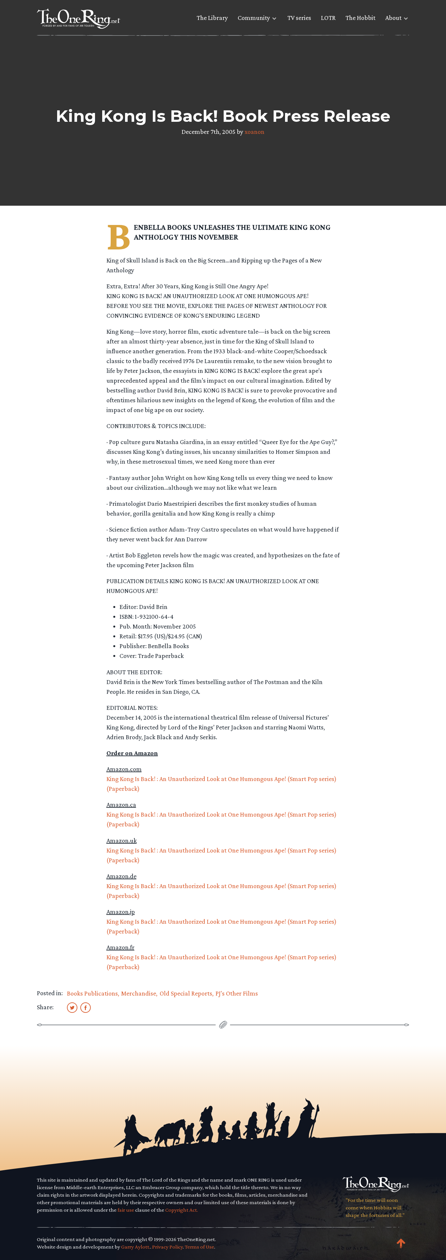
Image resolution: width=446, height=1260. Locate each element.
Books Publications (92, 993)
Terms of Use (199, 1247)
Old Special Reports (186, 993)
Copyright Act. (181, 1210)
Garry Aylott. (135, 1247)
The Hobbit (360, 17)
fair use (126, 1210)
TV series (299, 17)
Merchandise (138, 993)
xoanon (254, 131)
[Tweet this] (72, 1007)
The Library (212, 17)
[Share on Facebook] (85, 1007)
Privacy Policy (167, 1247)
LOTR (328, 17)
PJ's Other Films (236, 993)
